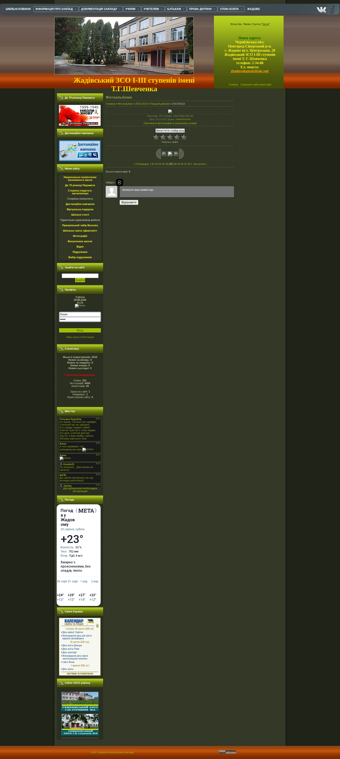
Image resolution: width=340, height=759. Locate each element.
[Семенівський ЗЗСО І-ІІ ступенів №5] (80, 724)
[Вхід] (119, 182)
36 (166, 164)
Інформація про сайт (332, 9)
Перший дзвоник (160, 103)
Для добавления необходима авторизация (80, 489)
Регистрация (88, 337)
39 (178, 164)
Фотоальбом (125, 103)
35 (163, 164)
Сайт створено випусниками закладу (112, 752)
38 (175, 164)
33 (156, 164)
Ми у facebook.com (321, 9)
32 (152, 164)
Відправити (128, 202)
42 (189, 164)
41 (185, 164)
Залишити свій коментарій (255, 84)
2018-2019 (141, 103)
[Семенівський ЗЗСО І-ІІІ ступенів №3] (80, 700)
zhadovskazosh (183, 119)
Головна (233, 84)
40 (182, 164)
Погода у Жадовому (68, 517)
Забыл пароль (73, 337)
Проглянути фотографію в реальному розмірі (170, 123)
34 (159, 164)
